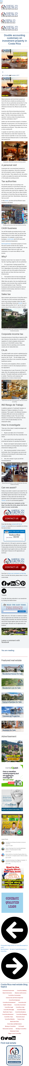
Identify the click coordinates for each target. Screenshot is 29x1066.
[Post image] (2, 843)
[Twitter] (6, 1038)
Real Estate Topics (7, 1012)
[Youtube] (10, 1038)
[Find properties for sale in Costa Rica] (14, 631)
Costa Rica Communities (14, 995)
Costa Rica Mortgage (9, 1009)
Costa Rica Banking (21, 990)
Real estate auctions (8, 1028)
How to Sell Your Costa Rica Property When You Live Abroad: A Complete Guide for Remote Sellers (17, 855)
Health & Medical (7, 1005)
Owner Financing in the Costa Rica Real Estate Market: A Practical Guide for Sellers (16, 849)
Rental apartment (6, 243)
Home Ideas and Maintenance (14, 1024)
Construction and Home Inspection (14, 997)
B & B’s (20, 303)
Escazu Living (21, 1019)
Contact (3, 500)
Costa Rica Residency (20, 1012)
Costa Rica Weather (10, 1019)
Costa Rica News (21, 1009)
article (6, 200)
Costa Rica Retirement (7, 1014)
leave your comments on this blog (17, 573)
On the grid (21, 1026)
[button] (4, 584)
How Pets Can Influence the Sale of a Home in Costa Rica (16, 843)
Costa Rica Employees (14, 1000)
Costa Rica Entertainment (9, 1002)
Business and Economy (20, 993)
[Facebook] (2, 1038)
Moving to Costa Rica (10, 1026)
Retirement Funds (14, 1031)
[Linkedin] (14, 1038)
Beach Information (7, 993)
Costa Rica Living (20, 1007)
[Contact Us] (14, 564)
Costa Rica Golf (22, 1002)
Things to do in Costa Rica (14, 1033)
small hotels (10, 239)
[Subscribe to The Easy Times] (14, 608)
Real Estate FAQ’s (14, 1021)
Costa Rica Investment (20, 1005)
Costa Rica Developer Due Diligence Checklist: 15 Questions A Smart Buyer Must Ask (16, 860)
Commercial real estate (8, 990)
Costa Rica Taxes (8, 1016)
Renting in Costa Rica (21, 1028)
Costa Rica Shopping (21, 1014)
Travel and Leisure (20, 1016)
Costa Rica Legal (9, 1007)
